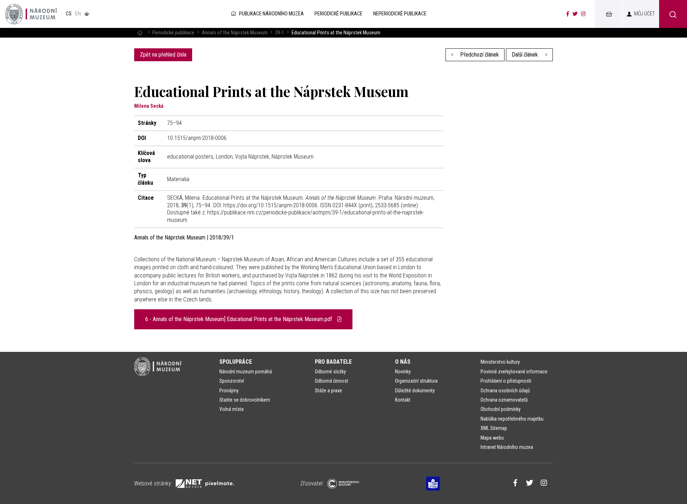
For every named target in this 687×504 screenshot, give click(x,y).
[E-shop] (609, 14)
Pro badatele (333, 361)
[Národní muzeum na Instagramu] (583, 13)
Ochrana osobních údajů (505, 390)
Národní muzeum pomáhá (245, 371)
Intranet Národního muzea (507, 447)
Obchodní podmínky (501, 409)
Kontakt (402, 400)
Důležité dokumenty (415, 390)
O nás (402, 361)
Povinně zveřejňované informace (514, 371)
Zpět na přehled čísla (163, 54)
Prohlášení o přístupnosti (506, 381)
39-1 (279, 33)
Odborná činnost (331, 381)
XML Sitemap (494, 428)
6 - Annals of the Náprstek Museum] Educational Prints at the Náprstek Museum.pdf (239, 319)
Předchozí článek (479, 54)
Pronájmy (229, 390)
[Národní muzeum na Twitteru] (575, 13)
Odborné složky (330, 371)
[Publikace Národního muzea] (31, 14)
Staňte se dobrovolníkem (244, 400)
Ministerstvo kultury (500, 362)
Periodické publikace (173, 33)
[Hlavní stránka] (139, 33)
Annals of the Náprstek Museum (235, 33)
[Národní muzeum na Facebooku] (568, 13)
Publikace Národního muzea (271, 14)
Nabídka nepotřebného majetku (512, 419)
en (78, 14)
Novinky (403, 371)
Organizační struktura (416, 381)
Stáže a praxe (328, 390)
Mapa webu (492, 438)
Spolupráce (235, 361)
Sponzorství (231, 381)
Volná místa (231, 409)
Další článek (525, 54)
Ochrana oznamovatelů (504, 400)
